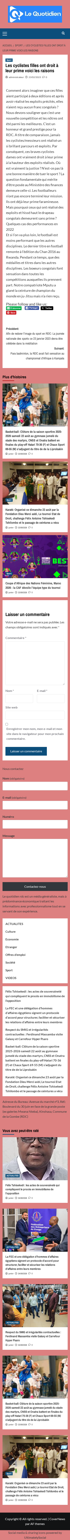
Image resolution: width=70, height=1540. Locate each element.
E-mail (42, 690)
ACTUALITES (14, 924)
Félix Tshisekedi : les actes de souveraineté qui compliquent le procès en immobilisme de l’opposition (35, 996)
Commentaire (15, 638)
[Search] (63, 33)
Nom (9, 690)
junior (11, 454)
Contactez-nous (35, 886)
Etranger (11, 947)
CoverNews (57, 1519)
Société (10, 962)
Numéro (8, 816)
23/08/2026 (22, 453)
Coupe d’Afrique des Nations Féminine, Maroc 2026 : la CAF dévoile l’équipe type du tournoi (33, 585)
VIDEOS (10, 978)
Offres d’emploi (15, 954)
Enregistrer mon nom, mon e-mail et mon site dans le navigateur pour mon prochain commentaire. (35, 733)
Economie (12, 939)
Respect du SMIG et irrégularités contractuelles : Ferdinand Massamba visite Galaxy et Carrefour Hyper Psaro (34, 1034)
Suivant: (37, 353)
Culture (10, 931)
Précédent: (35, 336)
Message (9, 835)
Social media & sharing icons (27, 1532)
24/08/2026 (22, 1198)
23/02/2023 (35, 77)
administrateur (16, 77)
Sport (9, 60)
